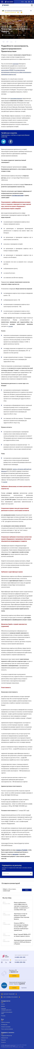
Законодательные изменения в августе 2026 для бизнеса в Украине (22, 941)
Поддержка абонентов (6, 1035)
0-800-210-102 (20, 962)
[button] (2, 2)
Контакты (3, 1042)
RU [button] (22, 1)
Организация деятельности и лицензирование (13, 26)
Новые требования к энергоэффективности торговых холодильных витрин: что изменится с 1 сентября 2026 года (21, 906)
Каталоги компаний (5, 1026)
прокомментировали (16, 98)
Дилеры (3, 1006)
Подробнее (23, 987)
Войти (26, 889)
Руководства (4, 1024)
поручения (16, 63)
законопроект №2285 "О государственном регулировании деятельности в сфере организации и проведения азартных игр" (16, 72)
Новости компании (5, 1022)
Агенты (3, 1004)
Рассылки (3, 1040)
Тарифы (14, 975)
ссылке (10, 326)
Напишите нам (4, 1037)
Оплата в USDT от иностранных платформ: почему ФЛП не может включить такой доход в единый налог (21, 926)
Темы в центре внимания (7, 1029)
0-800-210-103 (20, 957)
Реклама (3, 1015)
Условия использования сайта (6, 1013)
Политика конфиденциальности (6, 1009)
